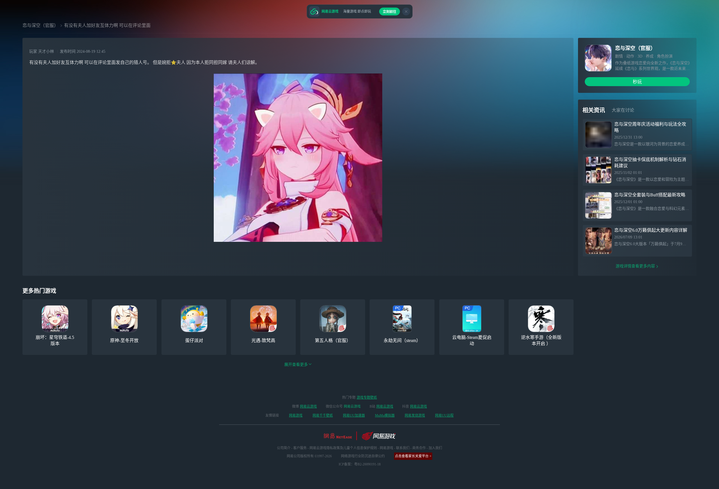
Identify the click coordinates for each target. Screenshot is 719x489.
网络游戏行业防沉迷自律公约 (363, 456)
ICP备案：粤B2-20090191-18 (360, 464)
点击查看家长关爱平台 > (413, 456)
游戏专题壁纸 (367, 398)
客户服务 (300, 448)
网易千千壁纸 (323, 415)
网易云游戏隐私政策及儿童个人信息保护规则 (343, 448)
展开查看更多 (296, 364)
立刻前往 (389, 12)
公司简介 (283, 448)
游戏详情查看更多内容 (635, 266)
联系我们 (402, 448)
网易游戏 (295, 415)
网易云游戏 (308, 406)
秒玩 (637, 81)
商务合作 (419, 448)
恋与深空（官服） (40, 25)
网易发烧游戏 (415, 415)
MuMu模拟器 (385, 415)
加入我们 (435, 448)
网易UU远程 (444, 415)
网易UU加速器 (354, 415)
